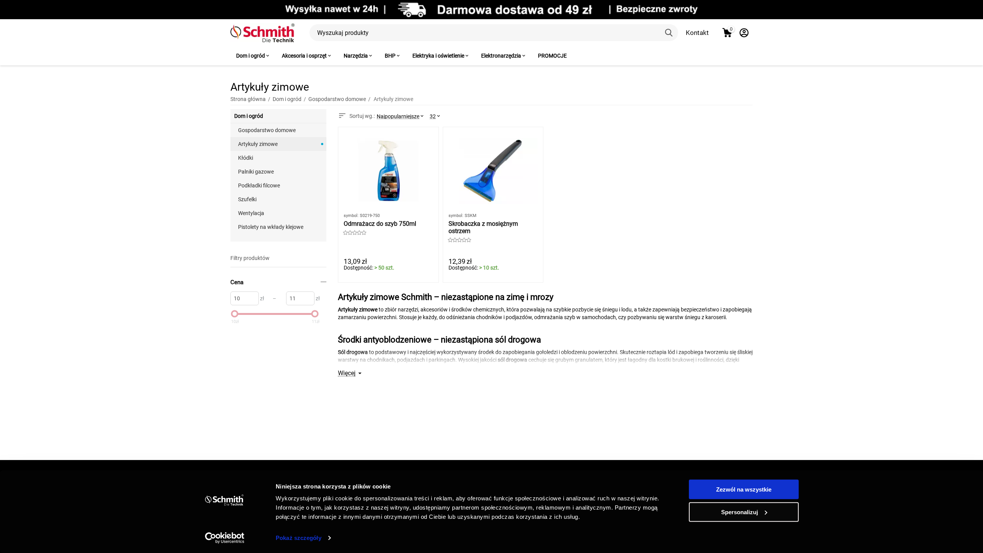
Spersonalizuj (739, 511)
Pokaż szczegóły (298, 538)
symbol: (351, 215)
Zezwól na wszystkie (743, 489)
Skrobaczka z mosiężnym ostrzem (483, 227)
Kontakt (697, 32)
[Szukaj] (669, 32)
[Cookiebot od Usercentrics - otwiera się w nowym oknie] (224, 538)
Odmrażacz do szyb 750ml (380, 223)
